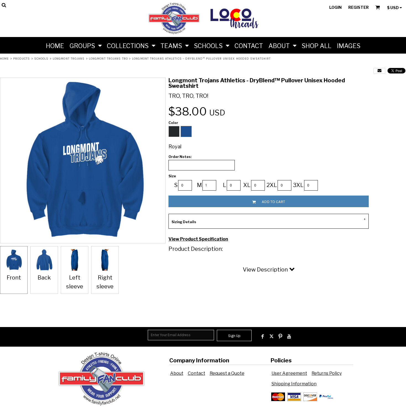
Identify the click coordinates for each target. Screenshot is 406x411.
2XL (272, 185)
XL (247, 185)
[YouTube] (289, 336)
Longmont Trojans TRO (108, 58)
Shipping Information (294, 383)
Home (4, 58)
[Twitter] (271, 336)
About (176, 373)
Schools (41, 58)
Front (14, 277)
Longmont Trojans (69, 58)
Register (358, 7)
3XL (298, 185)
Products (21, 58)
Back (44, 277)
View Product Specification (198, 239)
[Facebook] (263, 336)
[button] (85, 45)
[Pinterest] (280, 336)
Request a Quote (227, 373)
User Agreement (289, 373)
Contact (196, 373)
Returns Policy (327, 373)
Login (335, 7)
